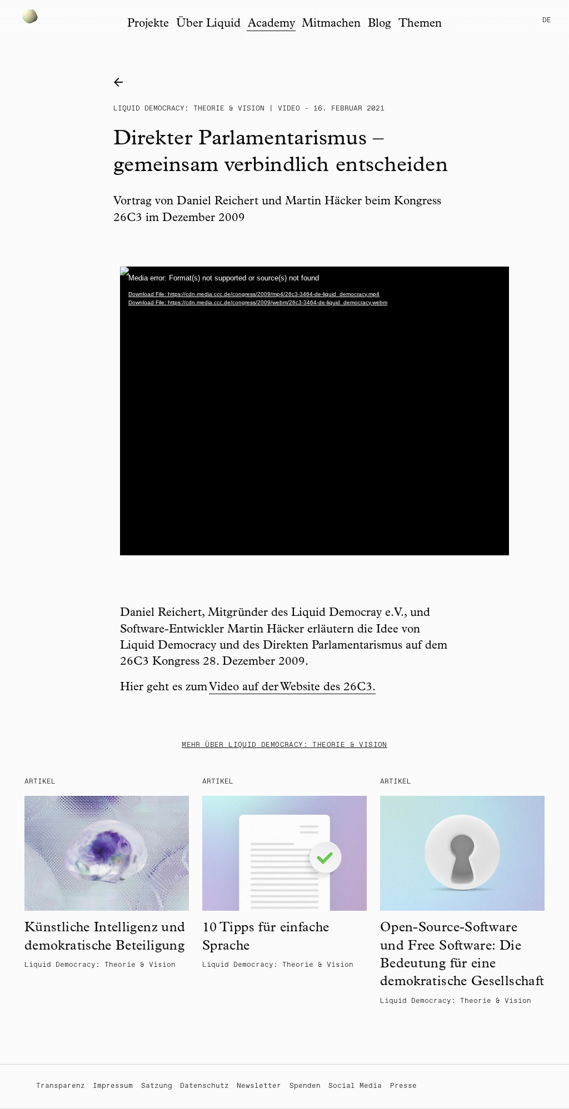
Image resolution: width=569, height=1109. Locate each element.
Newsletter (259, 1086)
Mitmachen (331, 24)
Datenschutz (204, 1086)
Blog (379, 24)
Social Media (355, 1086)
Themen (420, 24)
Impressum (113, 1086)
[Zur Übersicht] (121, 83)
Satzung (156, 1086)
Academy (271, 24)
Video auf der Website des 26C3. (292, 688)
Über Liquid (208, 24)
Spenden (305, 1086)
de (546, 20)
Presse (403, 1086)
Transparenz (60, 1086)
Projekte (148, 24)
